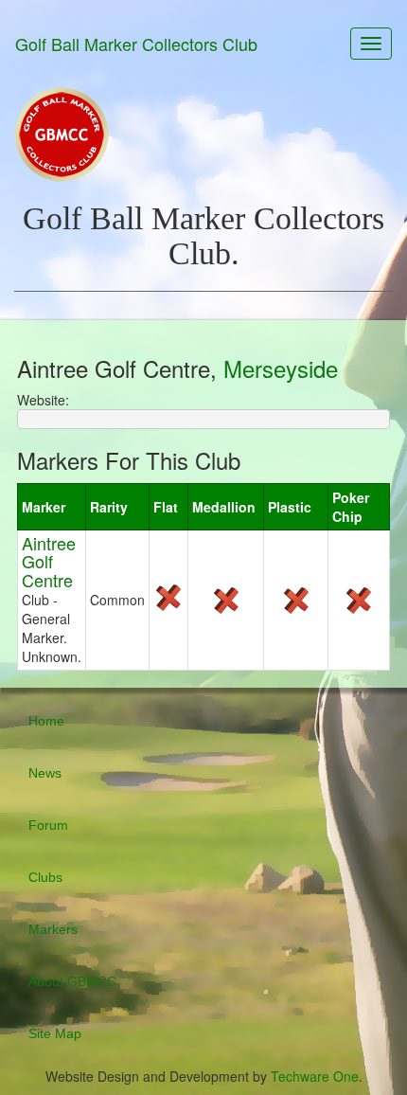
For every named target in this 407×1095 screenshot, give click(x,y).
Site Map (54, 1033)
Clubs (45, 877)
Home (46, 720)
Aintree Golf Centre (49, 561)
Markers (53, 929)
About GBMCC (72, 981)
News (45, 773)
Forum (48, 825)
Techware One (315, 1076)
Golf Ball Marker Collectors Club (136, 43)
